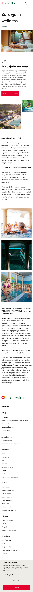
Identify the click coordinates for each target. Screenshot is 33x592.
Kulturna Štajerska (6, 430)
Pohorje (3, 470)
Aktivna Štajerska (6, 437)
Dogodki (3, 523)
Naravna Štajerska (6, 434)
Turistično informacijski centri (9, 550)
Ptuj (2, 460)
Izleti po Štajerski (6, 527)
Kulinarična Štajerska (7, 427)
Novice (3, 543)
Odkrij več (8, 93)
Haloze (3, 474)
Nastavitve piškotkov (9, 575)
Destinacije (5, 449)
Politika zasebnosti (8, 571)
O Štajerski (5, 413)
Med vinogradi (5, 487)
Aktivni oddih (5, 503)
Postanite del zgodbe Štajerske (10, 444)
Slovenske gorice (6, 457)
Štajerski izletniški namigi (8, 530)
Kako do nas (4, 557)
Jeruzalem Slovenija (7, 467)
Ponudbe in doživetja (7, 520)
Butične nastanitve (6, 507)
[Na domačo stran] (8, 3)
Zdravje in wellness (6, 440)
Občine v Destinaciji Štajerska (9, 477)
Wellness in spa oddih (7, 490)
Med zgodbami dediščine (8, 510)
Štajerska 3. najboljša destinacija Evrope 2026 (14, 420)
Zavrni (16, 580)
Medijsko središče (6, 547)
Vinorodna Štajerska (7, 424)
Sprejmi (16, 587)
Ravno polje (4, 464)
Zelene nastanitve (6, 497)
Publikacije (4, 553)
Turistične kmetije (6, 500)
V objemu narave (6, 494)
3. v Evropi (5, 406)
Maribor (3, 454)
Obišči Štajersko (6, 540)
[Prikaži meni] (30, 3)
